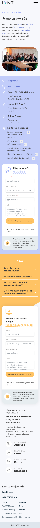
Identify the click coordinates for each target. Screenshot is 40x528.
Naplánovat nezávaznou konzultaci (20, 221)
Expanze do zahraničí (9, 517)
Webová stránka (11, 196)
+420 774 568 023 (15, 86)
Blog (20, 513)
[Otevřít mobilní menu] (36, 3)
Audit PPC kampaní (8, 506)
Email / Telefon (11, 186)
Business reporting (8, 510)
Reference (22, 502)
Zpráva (8, 205)
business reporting (22, 27)
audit (19, 24)
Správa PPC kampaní (9, 513)
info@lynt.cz (13, 81)
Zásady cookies (24, 517)
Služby (4, 502)
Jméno (8, 177)
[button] (20, 269)
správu (30, 24)
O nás (21, 506)
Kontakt (22, 510)
